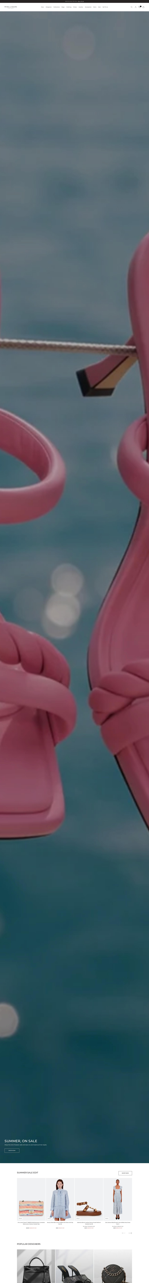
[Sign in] (136, 7)
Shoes (75, 7)
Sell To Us (105, 7)
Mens (94, 7)
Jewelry (81, 7)
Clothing (68, 7)
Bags (63, 7)
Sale (99, 7)
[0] (139, 7)
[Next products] (130, 1233)
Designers (48, 7)
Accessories (88, 7)
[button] (132, 7)
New (42, 7)
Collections (56, 7)
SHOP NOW (83, 1)
